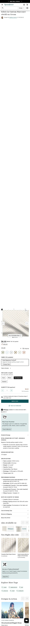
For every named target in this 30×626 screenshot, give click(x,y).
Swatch (4, 381)
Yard (3, 377)
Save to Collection (15, 406)
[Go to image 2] (13, 337)
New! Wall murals (15, 1)
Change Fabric (6, 364)
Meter (10, 377)
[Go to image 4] (15, 337)
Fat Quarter (18, 377)
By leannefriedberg (21, 557)
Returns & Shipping (15, 514)
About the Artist (15, 518)
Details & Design (15, 435)
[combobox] (21, 8)
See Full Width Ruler (15, 335)
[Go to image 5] (16, 337)
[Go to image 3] (14, 337)
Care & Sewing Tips (15, 510)
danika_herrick (13, 17)
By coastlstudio (4, 556)
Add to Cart (15, 401)
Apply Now (5, 576)
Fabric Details (6, 368)
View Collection (7, 429)
